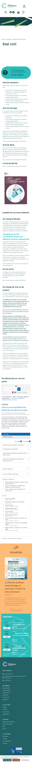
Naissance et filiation (10, 498)
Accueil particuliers (6, 396)
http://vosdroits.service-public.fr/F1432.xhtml (14, 141)
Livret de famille (9, 511)
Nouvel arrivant (6, 688)
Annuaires (5, 699)
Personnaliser (25, 760)
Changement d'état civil (11, 508)
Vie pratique (9, 39)
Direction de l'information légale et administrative (12, 538)
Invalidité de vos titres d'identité (16, 212)
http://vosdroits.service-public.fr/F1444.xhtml (14, 159)
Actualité (5, 743)
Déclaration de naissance (11, 514)
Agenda (5, 707)
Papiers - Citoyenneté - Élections (21, 396)
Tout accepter (7, 760)
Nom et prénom (6, 398)
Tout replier (17, 441)
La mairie (5, 738)
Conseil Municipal (19, 624)
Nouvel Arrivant (11, 229)
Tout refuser (16, 760)
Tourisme (5, 709)
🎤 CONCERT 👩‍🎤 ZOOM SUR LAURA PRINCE (19, 648)
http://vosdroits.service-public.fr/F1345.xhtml (14, 166)
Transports (5, 695)
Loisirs (4, 728)
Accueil (3, 39)
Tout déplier (26, 441)
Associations (6, 711)
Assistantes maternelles (8, 721)
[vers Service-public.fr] (20, 393)
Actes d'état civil (9, 505)
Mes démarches (16, 39)
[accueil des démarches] (16, 386)
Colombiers (5, 736)
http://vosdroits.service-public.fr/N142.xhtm (14, 280)
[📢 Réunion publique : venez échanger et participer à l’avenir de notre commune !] (16, 568)
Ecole (4, 726)
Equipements (6, 714)
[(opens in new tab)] (23, 12)
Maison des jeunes (7, 724)
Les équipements (7, 741)
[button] (16, 445)
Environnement (6, 692)
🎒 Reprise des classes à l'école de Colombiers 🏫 (21, 635)
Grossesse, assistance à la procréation (14, 501)
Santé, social (6, 697)
